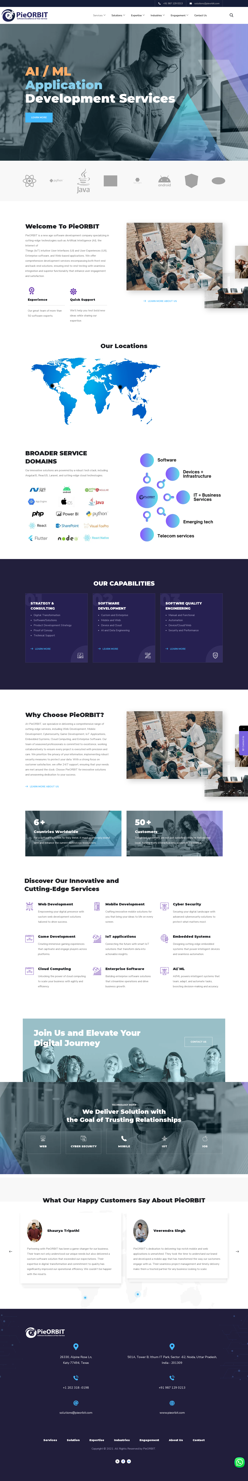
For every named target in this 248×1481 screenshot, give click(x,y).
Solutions (117, 15)
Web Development (55, 904)
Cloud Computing (54, 969)
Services (98, 15)
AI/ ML (179, 969)
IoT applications (120, 937)
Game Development (56, 937)
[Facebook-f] (123, 1461)
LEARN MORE (42, 649)
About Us (176, 1440)
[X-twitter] (117, 1461)
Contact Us (200, 15)
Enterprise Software (124, 969)
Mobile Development (125, 904)
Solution (73, 1440)
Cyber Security (187, 904)
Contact (199, 1440)
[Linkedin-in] (129, 1461)
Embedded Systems (192, 937)
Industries (156, 15)
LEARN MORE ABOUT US (162, 301)
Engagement (178, 15)
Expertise (136, 15)
